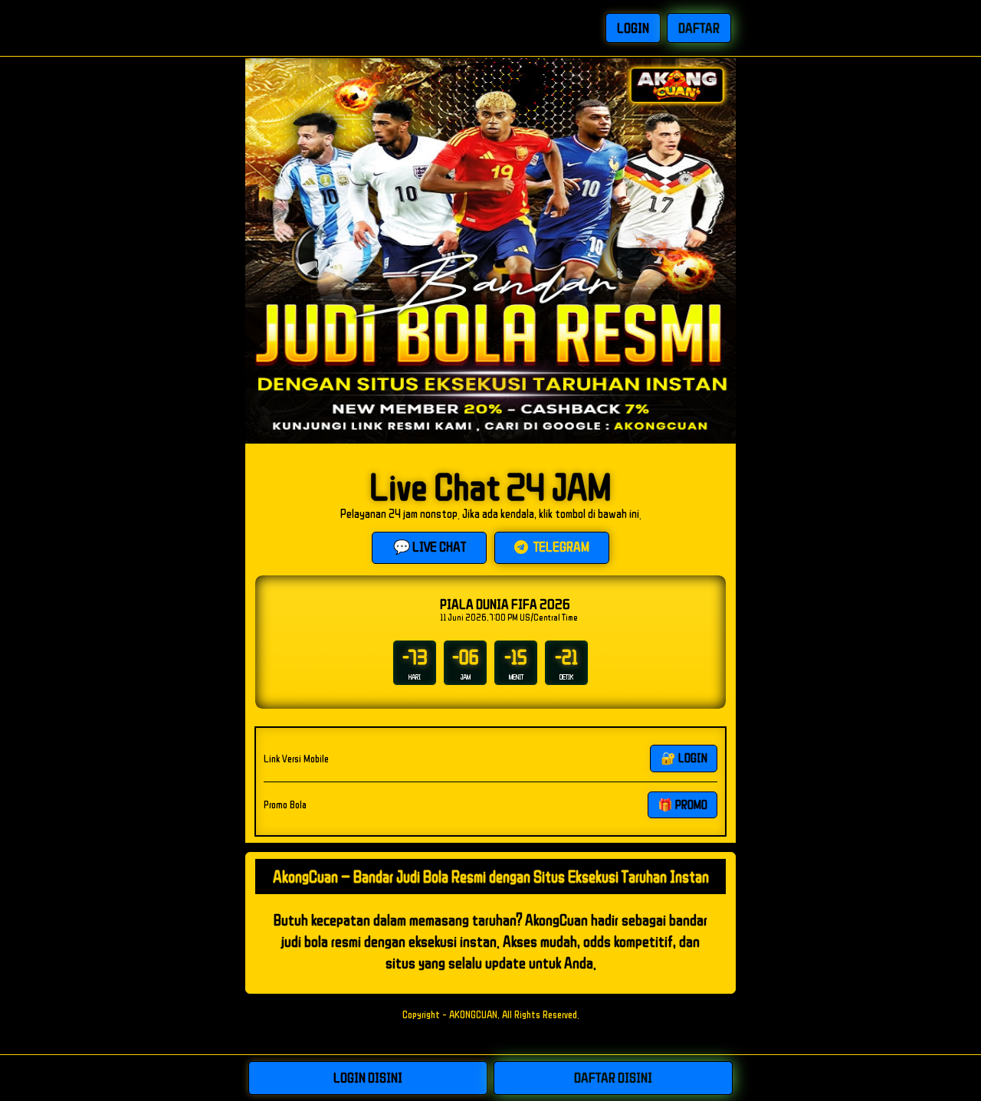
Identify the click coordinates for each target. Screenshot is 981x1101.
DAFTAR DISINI (613, 1077)
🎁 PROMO (682, 804)
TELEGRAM (560, 546)
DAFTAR (699, 27)
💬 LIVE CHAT (429, 546)
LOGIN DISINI (367, 1077)
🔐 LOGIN (684, 758)
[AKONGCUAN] (319, 28)
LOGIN (633, 27)
